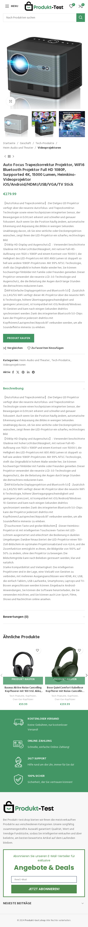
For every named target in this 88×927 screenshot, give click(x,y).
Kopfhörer (31, 696)
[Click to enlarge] (10, 101)
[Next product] (13, 156)
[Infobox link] (44, 724)
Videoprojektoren (49, 148)
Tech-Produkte (45, 143)
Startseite (9, 143)
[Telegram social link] (33, 372)
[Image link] (28, 807)
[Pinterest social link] (23, 372)
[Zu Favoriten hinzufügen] (37, 650)
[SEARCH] (80, 17)
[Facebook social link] (13, 372)
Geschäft (25, 143)
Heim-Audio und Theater (18, 148)
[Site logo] (44, 6)
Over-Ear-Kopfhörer (23, 699)
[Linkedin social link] (28, 372)
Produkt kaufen (18, 338)
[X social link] (17, 372)
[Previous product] (5, 156)
